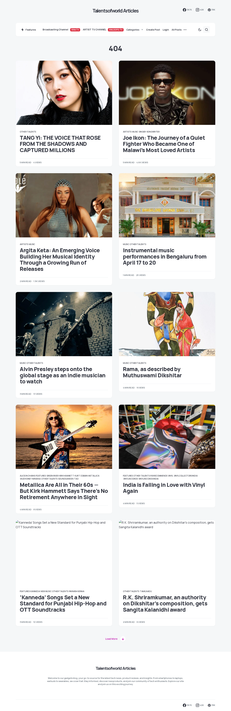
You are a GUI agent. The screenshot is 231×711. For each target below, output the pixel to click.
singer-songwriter (149, 131)
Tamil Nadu (146, 591)
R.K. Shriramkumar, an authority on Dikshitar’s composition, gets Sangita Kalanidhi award (165, 603)
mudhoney (25, 478)
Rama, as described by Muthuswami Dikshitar (153, 372)
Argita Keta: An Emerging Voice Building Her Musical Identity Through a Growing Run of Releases (60, 259)
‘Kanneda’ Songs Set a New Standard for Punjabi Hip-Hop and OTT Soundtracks (63, 603)
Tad (76, 478)
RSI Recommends (158, 475)
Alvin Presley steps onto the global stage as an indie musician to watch (63, 375)
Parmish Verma (76, 591)
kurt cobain (81, 475)
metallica (93, 475)
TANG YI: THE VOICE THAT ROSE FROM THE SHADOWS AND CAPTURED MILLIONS (60, 144)
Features (41, 475)
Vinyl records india (148, 478)
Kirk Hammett (66, 475)
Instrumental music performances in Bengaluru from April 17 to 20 (165, 256)
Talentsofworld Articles (116, 10)
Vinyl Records (130, 478)
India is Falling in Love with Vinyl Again (164, 488)
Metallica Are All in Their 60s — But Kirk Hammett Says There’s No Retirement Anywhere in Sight (64, 491)
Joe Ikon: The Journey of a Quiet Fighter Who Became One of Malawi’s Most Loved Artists (164, 144)
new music (46, 591)
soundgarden (66, 478)
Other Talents (28, 131)
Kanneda (35, 591)
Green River (53, 475)
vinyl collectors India (186, 475)
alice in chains (27, 475)
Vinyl (170, 475)
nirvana (36, 478)
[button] (199, 29)
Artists (127, 131)
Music (135, 131)
